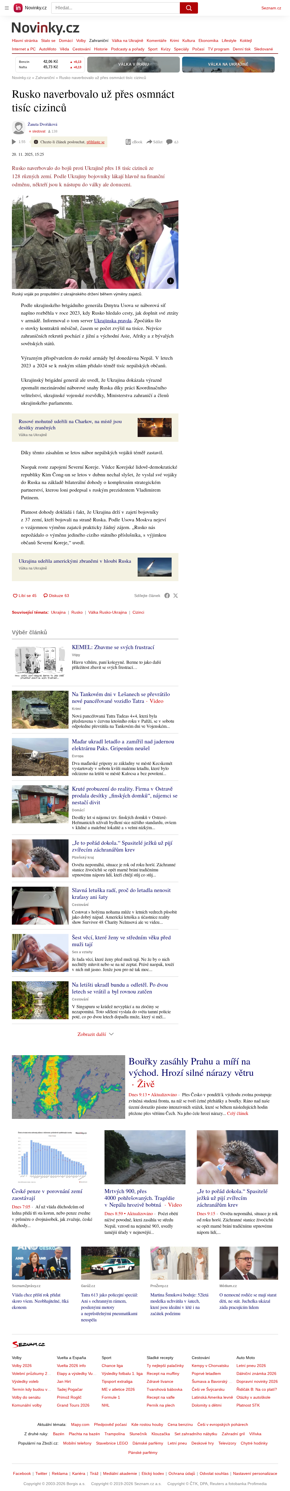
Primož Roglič (69, 1397)
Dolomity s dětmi (206, 1405)
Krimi (174, 40)
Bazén (58, 1434)
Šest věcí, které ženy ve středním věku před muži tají (121, 940)
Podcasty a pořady (127, 49)
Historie (101, 49)
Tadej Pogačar (70, 1389)
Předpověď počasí (110, 1424)
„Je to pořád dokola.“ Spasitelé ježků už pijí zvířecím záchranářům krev (122, 846)
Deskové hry (202, 1443)
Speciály (181, 49)
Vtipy (76, 655)
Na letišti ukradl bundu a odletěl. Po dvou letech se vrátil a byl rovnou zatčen (120, 988)
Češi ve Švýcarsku (208, 1389)
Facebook (22, 1473)
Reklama (60, 1473)
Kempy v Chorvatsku (210, 1365)
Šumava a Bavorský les (213, 1381)
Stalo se (48, 40)
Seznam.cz (271, 8)
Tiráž (94, 1473)
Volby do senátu (26, 1397)
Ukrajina (58, 612)
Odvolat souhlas (214, 1473)
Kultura (188, 40)
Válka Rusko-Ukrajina (107, 612)
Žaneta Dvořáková (42, 124)
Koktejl (246, 40)
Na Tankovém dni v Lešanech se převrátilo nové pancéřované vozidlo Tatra (121, 697)
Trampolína (115, 1434)
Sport (152, 49)
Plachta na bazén (84, 1434)
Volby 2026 (22, 1365)
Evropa (78, 756)
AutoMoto (47, 49)
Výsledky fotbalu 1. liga (122, 1373)
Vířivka (255, 1434)
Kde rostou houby (147, 1424)
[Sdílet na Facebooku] (167, 595)
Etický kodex (153, 1473)
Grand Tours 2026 (73, 1405)
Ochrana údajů (182, 1473)
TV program (218, 49)
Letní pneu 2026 (251, 1365)
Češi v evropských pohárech (222, 1424)
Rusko (77, 612)
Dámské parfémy (148, 1443)
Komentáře (157, 40)
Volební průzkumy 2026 (33, 1373)
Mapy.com (80, 1424)
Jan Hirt (64, 1381)
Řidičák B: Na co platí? (256, 1389)
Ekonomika (208, 40)
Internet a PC (24, 49)
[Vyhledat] (189, 8)
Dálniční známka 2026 (256, 1373)
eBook (137, 141)
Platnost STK (248, 1405)
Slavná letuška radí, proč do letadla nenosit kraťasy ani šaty (121, 893)
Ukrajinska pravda (112, 320)
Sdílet (158, 141)
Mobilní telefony (77, 1443)
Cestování (81, 49)
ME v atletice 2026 (118, 1389)
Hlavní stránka (25, 40)
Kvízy (165, 49)
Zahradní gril (233, 1434)
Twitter (41, 1473)
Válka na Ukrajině (127, 40)
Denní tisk (242, 49)
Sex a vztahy (82, 952)
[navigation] (6, 7)
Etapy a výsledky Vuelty (78, 1373)
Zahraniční (98, 40)
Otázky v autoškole (253, 1397)
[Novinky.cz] (46, 29)
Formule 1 (111, 1397)
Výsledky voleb (25, 1381)
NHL (106, 1405)
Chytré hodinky (254, 1443)
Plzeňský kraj (83, 857)
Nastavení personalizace (255, 1473)
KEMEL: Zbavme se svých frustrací (113, 647)
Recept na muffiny (163, 1373)
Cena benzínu (180, 1424)
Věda (64, 49)
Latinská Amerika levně (212, 1397)
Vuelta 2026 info (71, 1365)
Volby (81, 40)
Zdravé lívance (160, 1381)
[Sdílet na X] (175, 595)
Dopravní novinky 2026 (257, 1381)
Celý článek (237, 1113)
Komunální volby (27, 1405)
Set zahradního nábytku (195, 1434)
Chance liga (112, 1365)
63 (176, 142)
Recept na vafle (161, 1397)
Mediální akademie (120, 1473)
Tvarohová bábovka (164, 1389)
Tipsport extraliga (117, 1381)
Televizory (227, 1443)
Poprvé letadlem (206, 1373)
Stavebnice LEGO (112, 1443)
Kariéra (78, 1473)
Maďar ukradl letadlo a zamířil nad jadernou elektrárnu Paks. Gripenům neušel (123, 744)
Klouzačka (161, 1434)
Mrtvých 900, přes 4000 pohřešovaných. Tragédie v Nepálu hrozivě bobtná (140, 1197)
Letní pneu (177, 1443)
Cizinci (138, 612)
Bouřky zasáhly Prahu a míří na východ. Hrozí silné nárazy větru (191, 1066)
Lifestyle (229, 40)
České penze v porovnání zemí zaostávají (47, 1194)
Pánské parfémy (142, 1452)
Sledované (263, 49)
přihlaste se (96, 141)
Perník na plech (161, 1405)
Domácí (66, 40)
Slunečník (138, 1434)
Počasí (198, 49)
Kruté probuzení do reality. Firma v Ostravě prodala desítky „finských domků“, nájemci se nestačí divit (125, 795)
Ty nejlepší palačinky (165, 1365)
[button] (95, 242)
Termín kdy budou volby (33, 1389)
